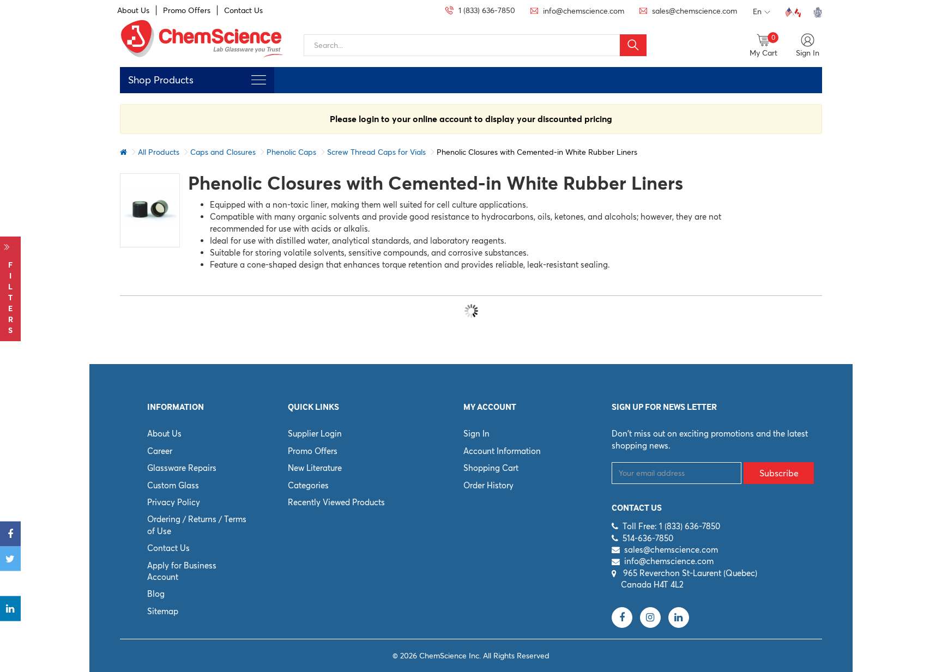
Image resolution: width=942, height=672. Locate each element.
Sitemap (162, 611)
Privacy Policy (173, 502)
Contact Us (243, 10)
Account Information (502, 451)
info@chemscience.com (669, 561)
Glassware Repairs (181, 468)
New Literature (315, 468)
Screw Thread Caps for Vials (376, 152)
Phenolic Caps (291, 152)
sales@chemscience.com (671, 549)
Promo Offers (186, 10)
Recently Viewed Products (336, 502)
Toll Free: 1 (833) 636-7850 (671, 526)
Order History (488, 485)
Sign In (476, 433)
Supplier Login (315, 433)
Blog (156, 594)
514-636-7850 (648, 538)
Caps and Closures (223, 152)
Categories (308, 485)
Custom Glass (173, 485)
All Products (158, 152)
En (757, 11)
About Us (133, 10)
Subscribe (779, 473)
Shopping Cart (490, 468)
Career (159, 451)
